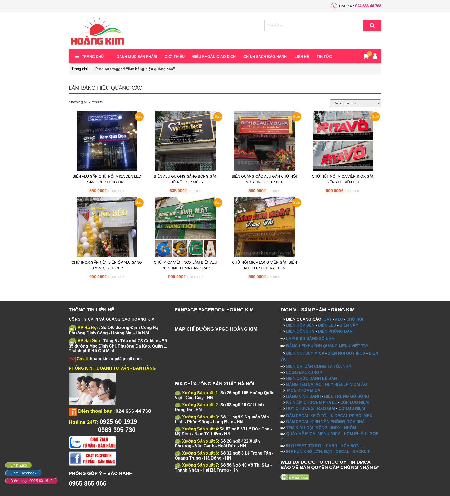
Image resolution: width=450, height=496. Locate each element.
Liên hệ (302, 56)
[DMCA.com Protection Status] (294, 477)
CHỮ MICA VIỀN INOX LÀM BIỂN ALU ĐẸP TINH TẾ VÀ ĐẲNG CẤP (185, 265)
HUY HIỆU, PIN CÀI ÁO (346, 384)
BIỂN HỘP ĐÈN (300, 325)
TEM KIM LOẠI (299, 427)
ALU (339, 319)
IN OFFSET (296, 445)
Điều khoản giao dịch (214, 56)
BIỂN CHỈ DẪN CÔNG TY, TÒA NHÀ (318, 366)
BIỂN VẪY (349, 325)
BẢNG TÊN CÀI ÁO (304, 384)
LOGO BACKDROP (304, 372)
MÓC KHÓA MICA (303, 390)
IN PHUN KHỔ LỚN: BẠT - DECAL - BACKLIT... (329, 451)
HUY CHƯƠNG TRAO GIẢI (310, 408)
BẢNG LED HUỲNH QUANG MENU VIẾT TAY (327, 346)
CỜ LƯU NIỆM (352, 408)
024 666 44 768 (368, 6)
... (285, 439)
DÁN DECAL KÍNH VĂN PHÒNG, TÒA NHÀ (325, 421)
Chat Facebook (23, 473)
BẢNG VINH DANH (303, 396)
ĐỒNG (322, 427)
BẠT (328, 319)
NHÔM (350, 427)
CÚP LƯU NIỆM (354, 402)
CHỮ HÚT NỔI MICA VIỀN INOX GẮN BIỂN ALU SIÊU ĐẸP (343, 179)
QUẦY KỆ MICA (300, 433)
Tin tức (324, 56)
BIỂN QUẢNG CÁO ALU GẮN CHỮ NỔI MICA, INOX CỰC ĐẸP (264, 179)
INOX (336, 427)
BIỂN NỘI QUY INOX (346, 353)
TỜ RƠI (315, 445)
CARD (331, 445)
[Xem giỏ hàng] (366, 57)
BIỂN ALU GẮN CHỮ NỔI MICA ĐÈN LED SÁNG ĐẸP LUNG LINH (107, 179)
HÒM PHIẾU (355, 433)
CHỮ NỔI (354, 319)
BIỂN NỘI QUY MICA (305, 353)
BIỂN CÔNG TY (300, 331)
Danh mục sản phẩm (137, 56)
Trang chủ (93, 56)
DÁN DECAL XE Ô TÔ (306, 415)
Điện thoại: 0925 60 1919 (31, 481)
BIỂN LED (327, 325)
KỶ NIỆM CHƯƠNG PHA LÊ (311, 402)
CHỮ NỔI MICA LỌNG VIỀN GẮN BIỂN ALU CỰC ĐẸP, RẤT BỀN (264, 265)
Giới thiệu (175, 56)
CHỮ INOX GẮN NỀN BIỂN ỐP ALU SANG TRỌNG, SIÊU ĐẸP (107, 265)
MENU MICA (329, 433)
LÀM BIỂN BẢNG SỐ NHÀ (310, 338)
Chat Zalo (18, 465)
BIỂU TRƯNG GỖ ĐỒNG (346, 396)
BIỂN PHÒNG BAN (335, 331)
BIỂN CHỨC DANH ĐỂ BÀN (311, 378)
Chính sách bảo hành (265, 56)
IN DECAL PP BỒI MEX (351, 415)
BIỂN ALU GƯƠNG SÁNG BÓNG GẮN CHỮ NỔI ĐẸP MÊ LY (185, 179)
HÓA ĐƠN (350, 445)
